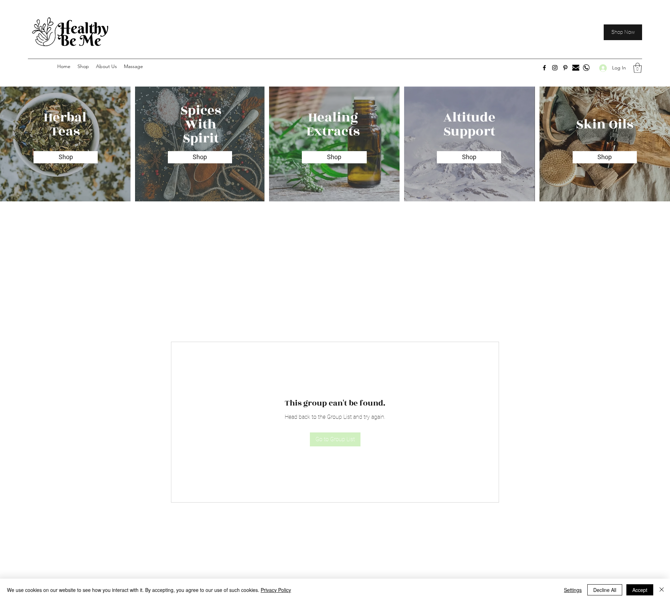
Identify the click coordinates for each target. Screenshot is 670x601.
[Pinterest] (565, 67)
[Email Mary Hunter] (575, 67)
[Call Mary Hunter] (586, 67)
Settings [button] (573, 589)
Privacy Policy (276, 589)
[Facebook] (544, 67)
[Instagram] (554, 67)
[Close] (661, 589)
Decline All (604, 589)
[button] (637, 68)
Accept (639, 589)
